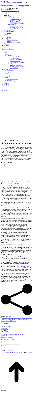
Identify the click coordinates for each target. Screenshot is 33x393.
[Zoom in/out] (5, 390)
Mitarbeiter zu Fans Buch (7, 337)
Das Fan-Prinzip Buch (6, 326)
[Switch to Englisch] (6, 44)
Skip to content (4, 1)
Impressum (15, 352)
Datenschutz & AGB (6, 352)
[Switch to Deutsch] (11, 49)
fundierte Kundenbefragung (22, 266)
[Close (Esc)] (1, 390)
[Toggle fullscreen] (4, 390)
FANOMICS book (5, 331)
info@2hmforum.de (14, 2)
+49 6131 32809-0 (5, 2)
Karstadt (23, 244)
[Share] (2, 390)
